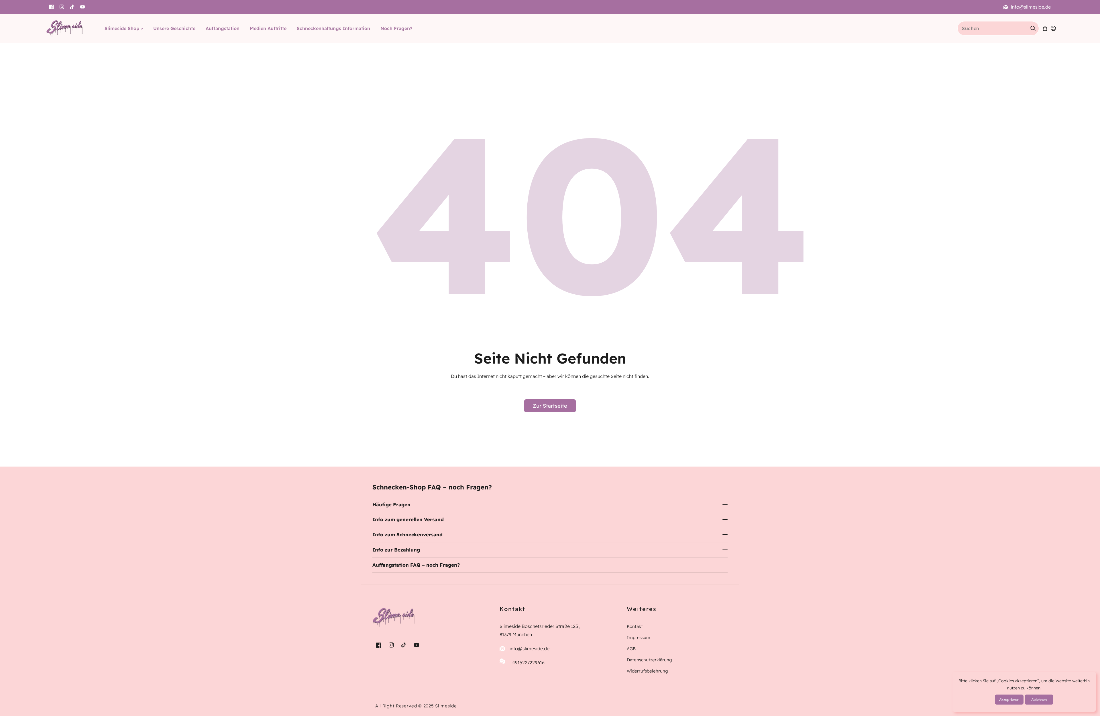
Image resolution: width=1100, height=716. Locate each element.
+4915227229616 (527, 662)
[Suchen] (1033, 28)
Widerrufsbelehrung (647, 670)
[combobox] (998, 28)
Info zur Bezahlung (396, 550)
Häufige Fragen (391, 504)
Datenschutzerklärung (649, 659)
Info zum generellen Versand (408, 519)
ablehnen (1039, 699)
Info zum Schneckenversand (407, 534)
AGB (631, 648)
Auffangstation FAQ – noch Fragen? (416, 565)
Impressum (638, 637)
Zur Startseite (550, 405)
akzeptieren (1009, 699)
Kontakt (635, 626)
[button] (1045, 28)
